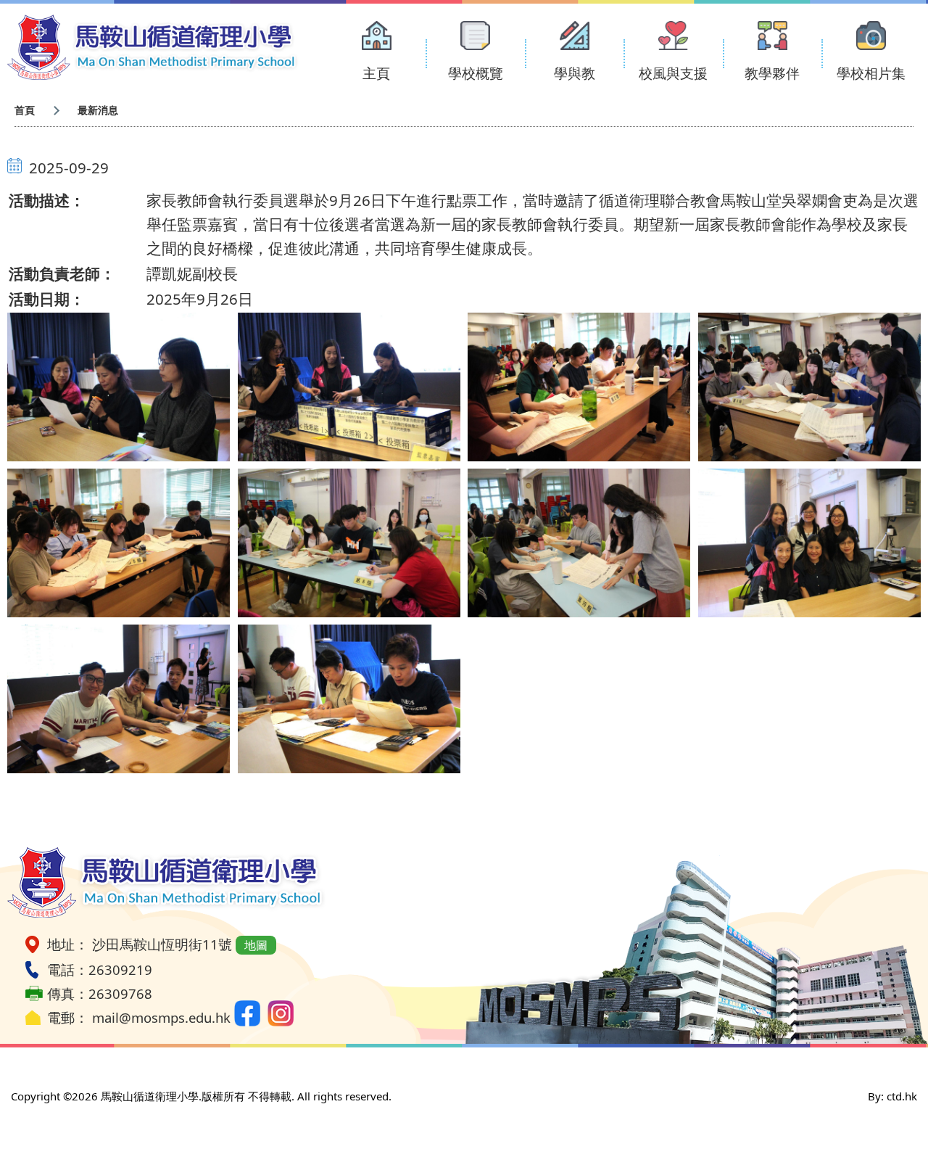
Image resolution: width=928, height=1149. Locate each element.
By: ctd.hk (892, 1096)
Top (891, 1089)
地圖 (256, 945)
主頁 (376, 73)
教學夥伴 (772, 73)
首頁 (24, 110)
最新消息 (98, 110)
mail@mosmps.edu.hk (161, 1017)
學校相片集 (871, 73)
